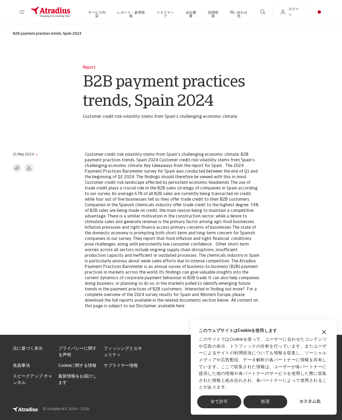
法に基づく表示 (28, 349)
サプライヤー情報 (121, 366)
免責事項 (21, 366)
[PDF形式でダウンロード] (29, 168)
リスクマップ (165, 14)
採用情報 (213, 14)
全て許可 (219, 402)
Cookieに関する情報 (77, 366)
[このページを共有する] (17, 168)
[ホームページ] (51, 12)
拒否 (265, 402)
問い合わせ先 (238, 14)
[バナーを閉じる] (324, 332)
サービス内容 (97, 14)
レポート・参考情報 (131, 14)
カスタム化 (310, 401)
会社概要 (191, 14)
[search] (263, 12)
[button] (22, 12)
